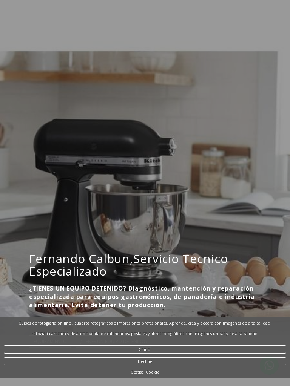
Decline (145, 361)
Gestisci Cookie (145, 372)
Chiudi (145, 349)
